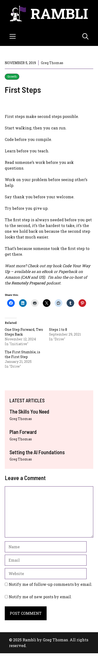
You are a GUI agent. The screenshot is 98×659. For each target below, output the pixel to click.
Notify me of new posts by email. (40, 596)
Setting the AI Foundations (37, 452)
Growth (12, 76)
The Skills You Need (29, 411)
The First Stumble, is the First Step (22, 354)
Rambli (59, 13)
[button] (85, 36)
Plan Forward (23, 432)
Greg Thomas (21, 418)
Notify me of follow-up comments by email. (50, 584)
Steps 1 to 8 (58, 329)
